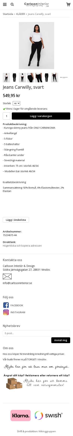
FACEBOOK (16, 305)
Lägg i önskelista (16, 219)
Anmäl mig (60, 340)
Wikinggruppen (47, 431)
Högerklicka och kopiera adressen (22, 245)
